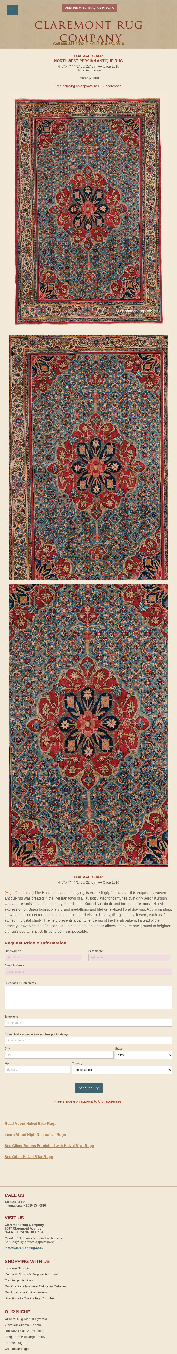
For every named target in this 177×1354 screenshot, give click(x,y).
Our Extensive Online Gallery (26, 1292)
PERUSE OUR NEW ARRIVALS (89, 8)
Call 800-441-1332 (68, 44)
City (7, 1048)
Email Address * (15, 965)
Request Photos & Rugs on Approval (31, 1274)
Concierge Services (19, 1280)
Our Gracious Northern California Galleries (36, 1286)
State (118, 1048)
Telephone (11, 1016)
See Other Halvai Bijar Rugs (29, 1157)
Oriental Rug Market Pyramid (26, 1319)
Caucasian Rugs (17, 1349)
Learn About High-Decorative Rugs (35, 1135)
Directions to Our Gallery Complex (29, 1298)
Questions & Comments (20, 983)
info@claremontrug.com (24, 1248)
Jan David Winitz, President (24, 1331)
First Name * (13, 951)
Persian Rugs (14, 1343)
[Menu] (12, 10)
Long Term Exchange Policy (25, 1337)
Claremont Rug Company (88, 31)
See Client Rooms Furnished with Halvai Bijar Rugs (49, 1146)
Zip (7, 1063)
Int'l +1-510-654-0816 (106, 44)
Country (77, 1063)
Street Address (36, 1034)
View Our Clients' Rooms (23, 1325)
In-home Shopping (18, 1268)
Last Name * (96, 951)
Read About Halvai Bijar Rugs (30, 1124)
